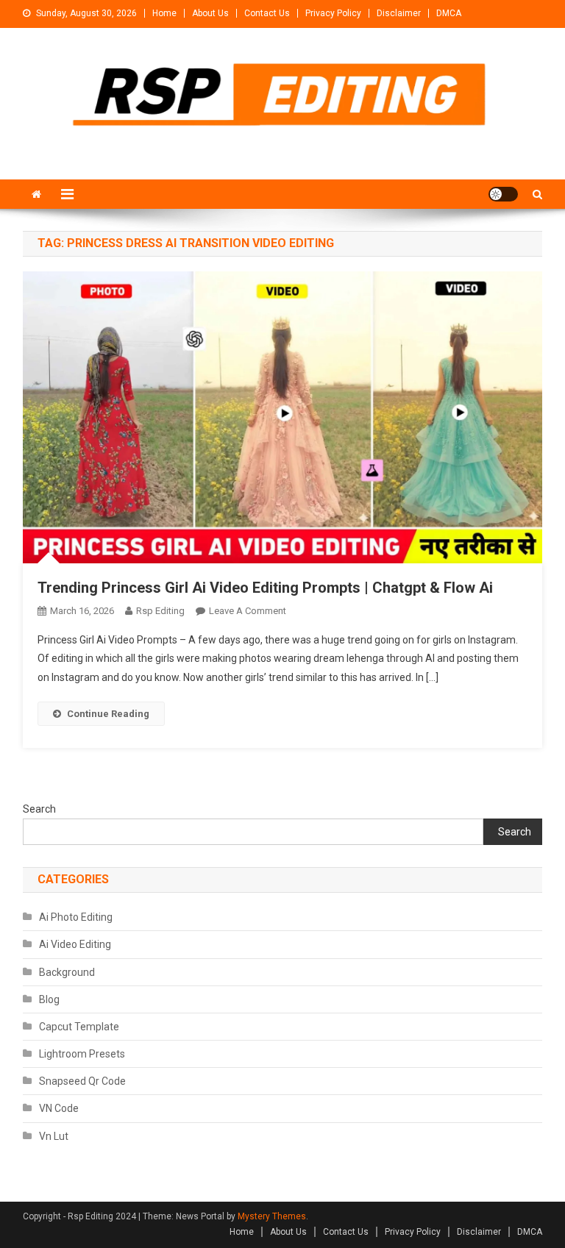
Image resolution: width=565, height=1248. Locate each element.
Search (39, 809)
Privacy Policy (333, 13)
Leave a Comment (247, 610)
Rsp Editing (160, 610)
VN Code (59, 1108)
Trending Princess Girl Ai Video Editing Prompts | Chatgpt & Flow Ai (265, 587)
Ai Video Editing (75, 944)
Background (67, 972)
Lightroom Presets (82, 1054)
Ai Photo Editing (76, 917)
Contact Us (267, 13)
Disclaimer (399, 13)
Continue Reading (108, 713)
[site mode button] (503, 194)
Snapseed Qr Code (82, 1081)
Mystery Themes (272, 1216)
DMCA (448, 13)
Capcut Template (79, 1027)
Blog (49, 999)
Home (164, 13)
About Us (210, 13)
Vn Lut (53, 1136)
